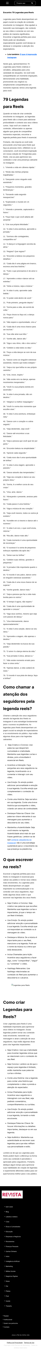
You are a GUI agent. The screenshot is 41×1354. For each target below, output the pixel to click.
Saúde (8, 1301)
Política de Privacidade (15, 1342)
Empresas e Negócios (13, 1236)
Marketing (9, 1266)
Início (7, 1256)
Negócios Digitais (12, 1276)
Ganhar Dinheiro (11, 1251)
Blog (7, 1212)
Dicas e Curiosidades (13, 1226)
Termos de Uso (29, 1342)
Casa (7, 1221)
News (8, 1281)
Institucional (8, 1319)
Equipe (6, 1316)
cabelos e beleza (11, 1217)
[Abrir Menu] (7, 3)
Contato (6, 1327)
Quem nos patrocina (11, 1323)
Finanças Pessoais (12, 1246)
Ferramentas (10, 1241)
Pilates (8, 1291)
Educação (9, 1231)
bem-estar (9, 1207)
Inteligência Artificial (13, 1261)
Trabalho (9, 1306)
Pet (7, 1286)
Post (7, 1296)
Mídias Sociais (10, 1271)
